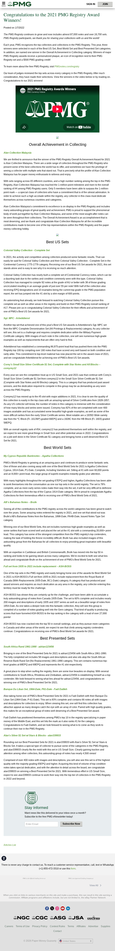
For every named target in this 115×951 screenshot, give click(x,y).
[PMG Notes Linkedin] (68, 908)
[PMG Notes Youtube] (62, 908)
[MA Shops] (65, 885)
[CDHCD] (49, 884)
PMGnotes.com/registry (67, 66)
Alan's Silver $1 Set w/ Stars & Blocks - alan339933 (32, 735)
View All (94, 885)
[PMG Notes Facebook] (47, 908)
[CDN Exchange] (80, 885)
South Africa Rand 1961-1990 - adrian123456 (29, 646)
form (73, 868)
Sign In (90, 4)
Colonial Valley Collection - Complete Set (27, 250)
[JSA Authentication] (76, 917)
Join (105, 4)
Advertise (93, 926)
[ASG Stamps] (58, 917)
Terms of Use (23, 926)
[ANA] (18, 884)
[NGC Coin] (21, 917)
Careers (9, 926)
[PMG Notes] (20, 4)
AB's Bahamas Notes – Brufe (20, 502)
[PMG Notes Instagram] (57, 908)
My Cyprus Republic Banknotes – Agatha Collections (34, 456)
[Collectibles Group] (94, 917)
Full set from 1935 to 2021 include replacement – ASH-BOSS (37, 566)
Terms (71, 926)
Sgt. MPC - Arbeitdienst (17, 318)
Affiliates (81, 926)
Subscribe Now (71, 824)
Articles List (10, 845)
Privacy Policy (39, 926)
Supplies (105, 926)
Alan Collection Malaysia (17, 152)
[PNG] (34, 884)
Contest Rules (57, 926)
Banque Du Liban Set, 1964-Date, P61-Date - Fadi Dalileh (35, 689)
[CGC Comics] (40, 917)
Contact (57, 931)
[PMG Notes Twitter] (52, 908)
